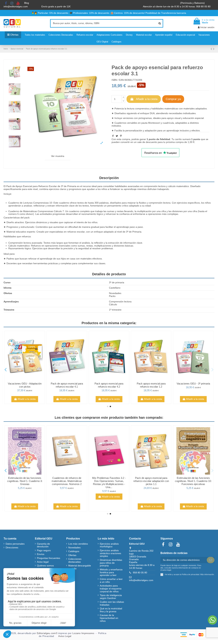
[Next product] (213, 49)
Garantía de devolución (43, 545)
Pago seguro (44, 550)
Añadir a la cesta (146, 99)
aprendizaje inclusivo (177, 130)
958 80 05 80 (140, 572)
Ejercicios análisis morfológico (109, 545)
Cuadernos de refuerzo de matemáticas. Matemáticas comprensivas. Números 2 (67, 480)
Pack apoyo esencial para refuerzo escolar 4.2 (109, 385)
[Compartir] (113, 136)
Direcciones (12, 547)
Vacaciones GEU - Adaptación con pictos (25, 385)
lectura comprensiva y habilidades (145, 108)
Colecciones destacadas (74, 560)
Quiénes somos (45, 565)
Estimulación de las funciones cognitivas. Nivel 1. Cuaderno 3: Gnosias (24, 480)
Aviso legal (43, 561)
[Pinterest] (121, 136)
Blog (27, 3)
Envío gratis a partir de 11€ (56, 6)
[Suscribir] (210, 560)
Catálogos (73, 551)
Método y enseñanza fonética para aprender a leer (111, 572)
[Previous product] (212, 49)
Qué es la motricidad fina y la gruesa (111, 610)
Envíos (40, 554)
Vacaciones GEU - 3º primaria (193, 383)
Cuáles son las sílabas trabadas (112, 603)
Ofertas (72, 555)
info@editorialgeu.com (16, 6)
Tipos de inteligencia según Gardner (111, 596)
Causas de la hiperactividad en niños (109, 618)
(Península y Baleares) (192, 3)
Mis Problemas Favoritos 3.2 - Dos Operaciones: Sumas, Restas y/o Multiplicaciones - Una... (109, 482)
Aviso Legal (64, 636)
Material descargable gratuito (79, 567)
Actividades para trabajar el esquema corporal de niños (110, 588)
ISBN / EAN (118, 80)
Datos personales (15, 543)
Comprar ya (173, 99)
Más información (207, 574)
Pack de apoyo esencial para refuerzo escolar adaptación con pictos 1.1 (151, 480)
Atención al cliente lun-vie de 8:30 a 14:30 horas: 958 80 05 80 (177, 6)
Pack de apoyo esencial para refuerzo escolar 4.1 (67, 385)
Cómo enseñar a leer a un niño (111, 580)
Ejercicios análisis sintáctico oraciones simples (110, 553)
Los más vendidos (78, 543)
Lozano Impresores (83, 633)
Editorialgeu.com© (47, 633)
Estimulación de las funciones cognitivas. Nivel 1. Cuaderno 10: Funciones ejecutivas (193, 480)
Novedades (74, 547)
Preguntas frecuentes (48, 558)
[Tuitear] (117, 136)
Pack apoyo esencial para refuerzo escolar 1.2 (151, 385)
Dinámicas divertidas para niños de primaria (111, 563)
